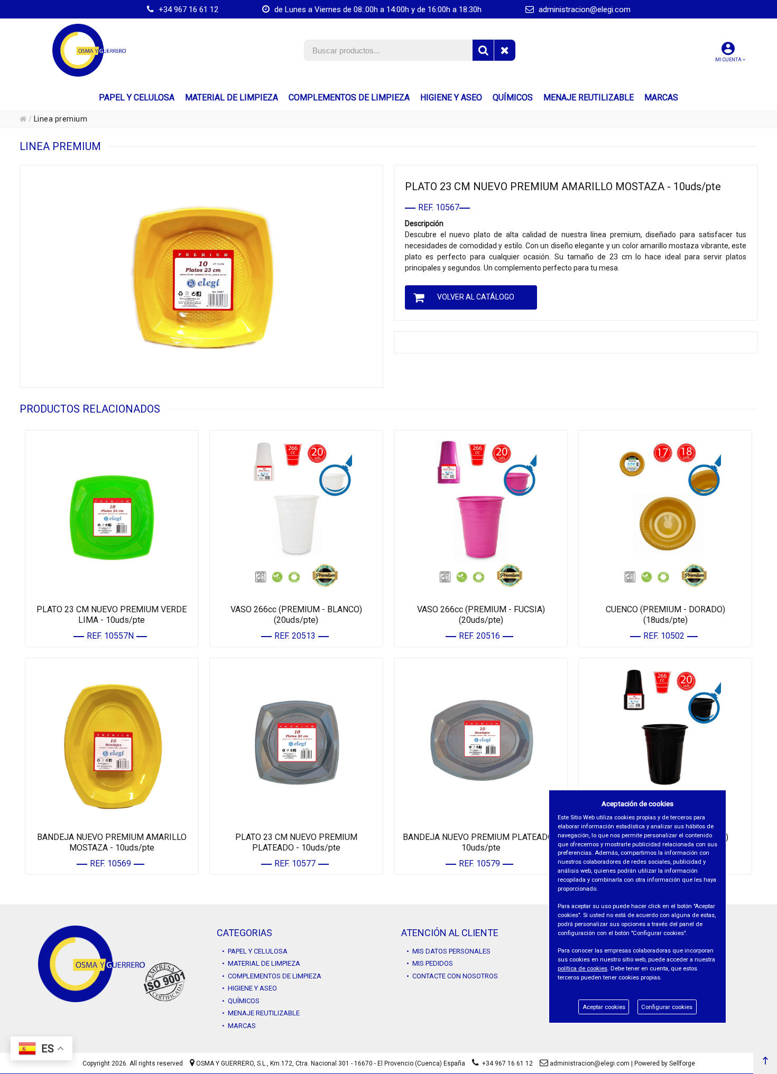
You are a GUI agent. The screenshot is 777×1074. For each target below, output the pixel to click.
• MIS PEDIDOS (429, 963)
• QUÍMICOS (241, 1001)
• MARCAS (239, 1026)
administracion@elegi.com (583, 9)
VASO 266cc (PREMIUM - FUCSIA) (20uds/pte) (481, 614)
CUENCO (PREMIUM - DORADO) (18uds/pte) (665, 614)
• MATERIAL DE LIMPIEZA (261, 963)
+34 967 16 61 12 (187, 9)
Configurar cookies (666, 1007)
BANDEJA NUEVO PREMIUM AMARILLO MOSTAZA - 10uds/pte (112, 842)
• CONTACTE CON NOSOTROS (452, 976)
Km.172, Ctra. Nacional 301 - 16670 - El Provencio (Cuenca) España (367, 1063)
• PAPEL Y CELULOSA (255, 951)
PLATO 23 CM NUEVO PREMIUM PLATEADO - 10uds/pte (296, 842)
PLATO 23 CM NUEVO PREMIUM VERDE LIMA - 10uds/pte (111, 614)
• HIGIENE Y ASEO (249, 988)
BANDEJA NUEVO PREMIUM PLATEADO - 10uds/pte (481, 842)
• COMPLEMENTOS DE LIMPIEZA (271, 976)
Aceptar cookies (603, 1007)
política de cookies (582, 968)
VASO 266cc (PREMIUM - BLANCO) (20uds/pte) (296, 614)
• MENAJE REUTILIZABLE (261, 1013)
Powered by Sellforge (664, 1063)
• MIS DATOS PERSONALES (448, 951)
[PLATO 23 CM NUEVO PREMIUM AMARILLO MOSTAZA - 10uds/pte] (201, 276)
